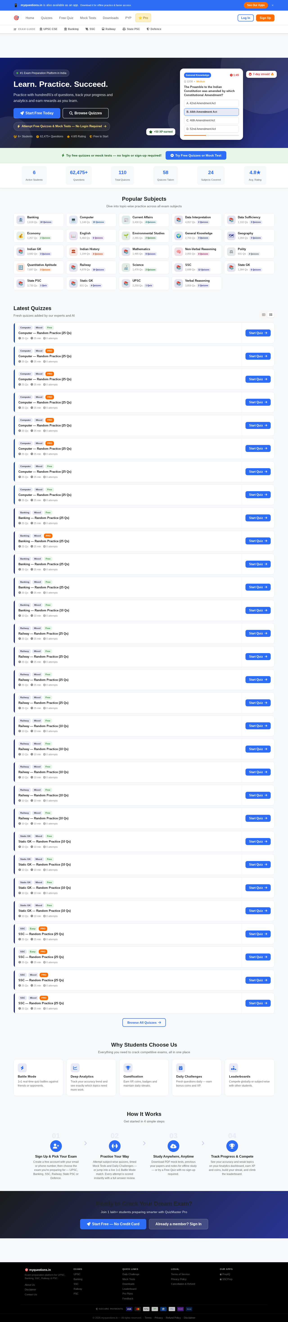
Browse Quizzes (88, 113)
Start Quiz (256, 333)
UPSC (77, 1274)
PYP (128, 18)
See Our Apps (256, 5)
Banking (73, 29)
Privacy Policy (179, 1279)
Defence (156, 29)
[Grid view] (263, 315)
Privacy (159, 1317)
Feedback (127, 1298)
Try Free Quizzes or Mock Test (198, 155)
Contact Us (31, 1294)
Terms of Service (180, 1274)
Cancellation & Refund (183, 1284)
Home (30, 18)
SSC (92, 29)
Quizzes (46, 18)
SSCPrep (227, 1279)
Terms (148, 1317)
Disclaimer (30, 1289)
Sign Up (265, 18)
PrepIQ (226, 1274)
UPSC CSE (50, 29)
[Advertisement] (144, 46)
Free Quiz (66, 18)
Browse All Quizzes (142, 1022)
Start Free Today (39, 113)
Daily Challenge (130, 1274)
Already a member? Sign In (178, 1224)
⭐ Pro (143, 18)
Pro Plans (127, 1293)
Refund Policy (173, 1317)
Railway (111, 29)
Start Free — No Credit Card (116, 1224)
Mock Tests (88, 18)
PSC (76, 1293)
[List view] (270, 315)
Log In (245, 18)
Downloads (111, 18)
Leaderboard (129, 1288)
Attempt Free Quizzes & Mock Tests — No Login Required (62, 126)
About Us (30, 1284)
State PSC (133, 29)
